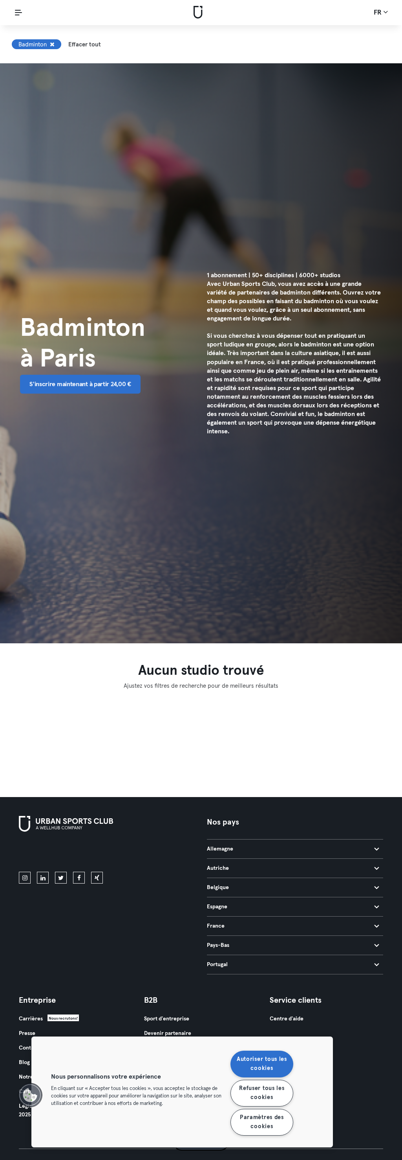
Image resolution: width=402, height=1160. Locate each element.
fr (378, 12)
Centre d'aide (286, 1019)
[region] (182, 1092)
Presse (27, 1033)
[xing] (97, 878)
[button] (30, 1095)
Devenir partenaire (167, 1033)
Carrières (31, 1019)
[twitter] (61, 878)
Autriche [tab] (218, 868)
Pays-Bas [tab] (218, 945)
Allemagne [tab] (220, 849)
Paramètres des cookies (262, 1122)
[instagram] (25, 878)
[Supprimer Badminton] (52, 44)
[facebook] (79, 878)
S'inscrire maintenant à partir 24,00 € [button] (80, 384)
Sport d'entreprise (166, 1019)
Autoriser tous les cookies (262, 1064)
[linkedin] (43, 878)
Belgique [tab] (218, 887)
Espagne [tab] (217, 907)
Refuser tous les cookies (262, 1093)
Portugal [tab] (217, 964)
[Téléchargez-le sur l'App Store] (45, 853)
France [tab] (216, 926)
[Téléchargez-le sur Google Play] (103, 853)
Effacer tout (84, 45)
